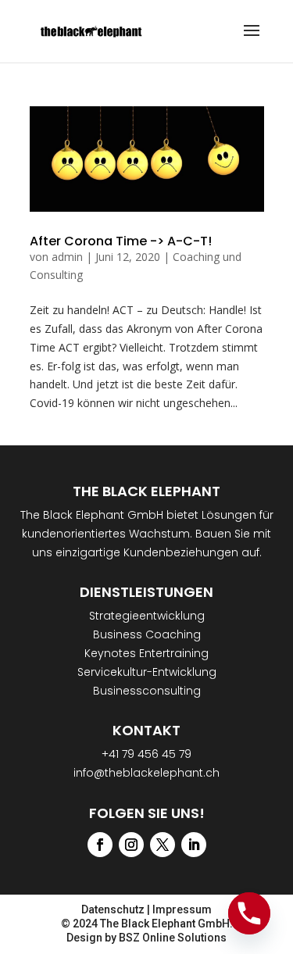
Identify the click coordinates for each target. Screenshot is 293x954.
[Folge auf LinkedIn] (193, 844)
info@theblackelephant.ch (146, 773)
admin (67, 256)
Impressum (182, 909)
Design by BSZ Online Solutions (146, 937)
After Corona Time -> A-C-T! (121, 241)
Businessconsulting (147, 691)
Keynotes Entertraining (146, 653)
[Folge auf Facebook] (100, 844)
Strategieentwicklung (147, 615)
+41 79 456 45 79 (146, 754)
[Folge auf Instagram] (131, 844)
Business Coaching (147, 634)
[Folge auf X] (162, 844)
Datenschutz (113, 909)
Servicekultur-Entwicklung (146, 672)
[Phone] (249, 913)
